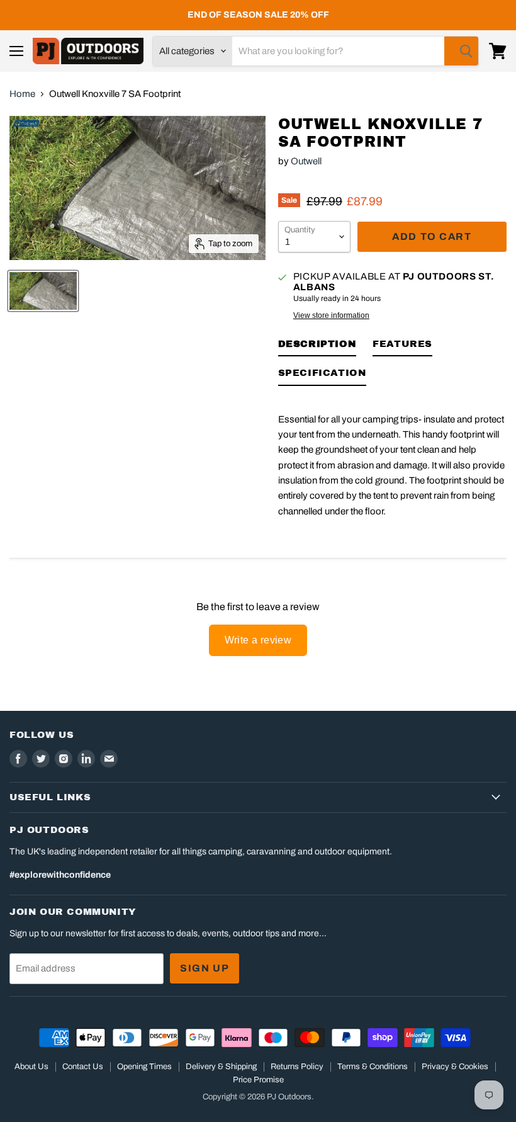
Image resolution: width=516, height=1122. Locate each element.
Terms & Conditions (372, 1066)
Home (22, 94)
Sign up (204, 968)
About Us (31, 1066)
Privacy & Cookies (455, 1066)
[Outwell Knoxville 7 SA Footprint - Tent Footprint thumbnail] (43, 291)
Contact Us (82, 1066)
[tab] (317, 346)
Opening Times (144, 1066)
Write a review (258, 640)
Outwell (306, 161)
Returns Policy (297, 1066)
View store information (331, 315)
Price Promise (258, 1079)
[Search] (461, 51)
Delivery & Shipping (221, 1066)
